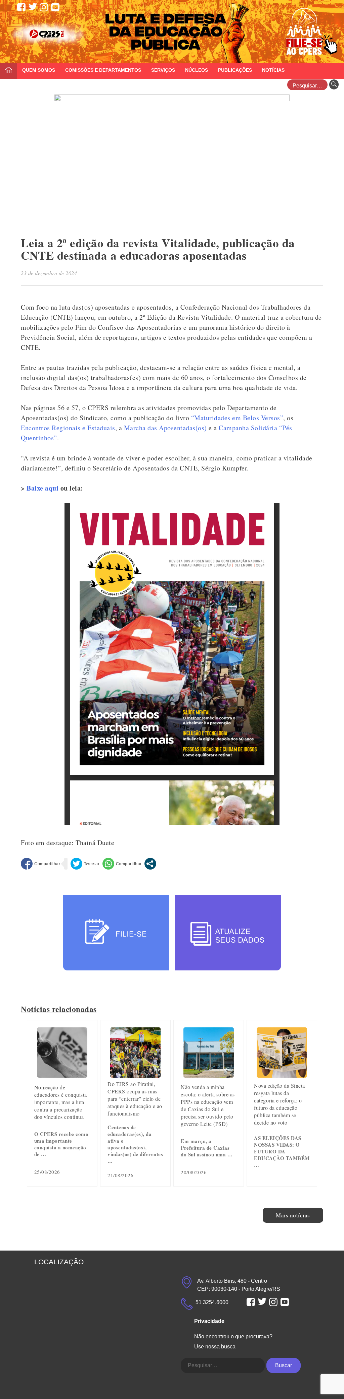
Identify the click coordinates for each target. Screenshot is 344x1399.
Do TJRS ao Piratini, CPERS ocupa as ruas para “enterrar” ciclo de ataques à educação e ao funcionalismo (135, 1098)
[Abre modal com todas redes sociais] (150, 864)
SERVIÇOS (163, 70)
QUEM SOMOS (38, 70)
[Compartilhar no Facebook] (40, 864)
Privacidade (209, 1321)
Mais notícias (293, 1215)
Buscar (283, 1365)
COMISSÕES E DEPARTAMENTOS (103, 70)
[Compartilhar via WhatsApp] (122, 864)
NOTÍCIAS (273, 70)
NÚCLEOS (196, 70)
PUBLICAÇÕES (235, 70)
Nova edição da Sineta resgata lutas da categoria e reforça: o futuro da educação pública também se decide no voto (279, 1104)
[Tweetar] (85, 864)
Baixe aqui (42, 488)
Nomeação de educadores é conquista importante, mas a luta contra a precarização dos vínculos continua (60, 1102)
